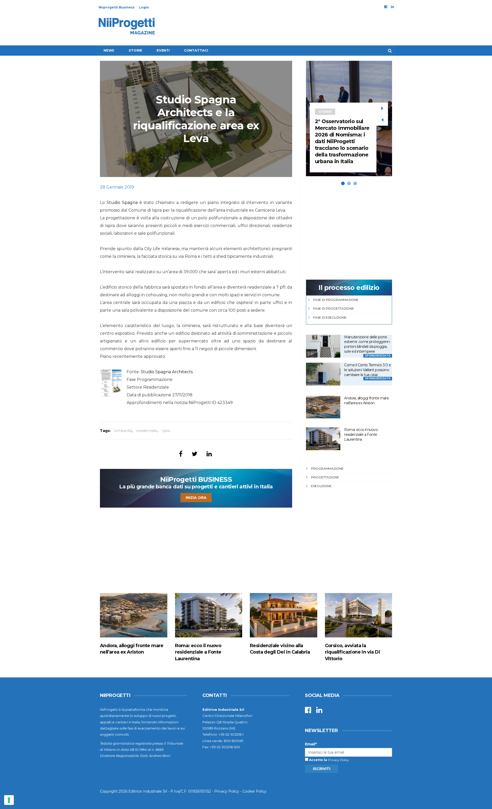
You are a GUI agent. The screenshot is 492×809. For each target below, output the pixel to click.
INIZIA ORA (196, 497)
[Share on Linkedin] (209, 454)
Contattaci (196, 50)
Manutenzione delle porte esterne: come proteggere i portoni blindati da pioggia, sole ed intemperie (367, 344)
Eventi (163, 50)
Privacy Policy (338, 760)
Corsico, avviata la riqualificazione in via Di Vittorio (352, 652)
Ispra (166, 430)
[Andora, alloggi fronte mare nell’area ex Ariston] (323, 407)
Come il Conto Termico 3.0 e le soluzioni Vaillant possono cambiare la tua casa (367, 370)
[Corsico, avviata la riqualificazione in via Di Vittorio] (358, 615)
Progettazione (325, 477)
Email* (311, 744)
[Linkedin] (392, 7)
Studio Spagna (122, 202)
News (109, 50)
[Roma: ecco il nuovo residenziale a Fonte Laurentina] (323, 438)
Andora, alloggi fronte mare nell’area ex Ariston (366, 400)
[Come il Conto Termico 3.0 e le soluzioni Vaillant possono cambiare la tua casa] (323, 374)
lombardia (123, 430)
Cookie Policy (254, 791)
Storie (135, 50)
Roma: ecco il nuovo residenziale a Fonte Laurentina (361, 434)
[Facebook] (385, 7)
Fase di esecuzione (329, 317)
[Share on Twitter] (194, 454)
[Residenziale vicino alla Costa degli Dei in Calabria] (283, 615)
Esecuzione (321, 486)
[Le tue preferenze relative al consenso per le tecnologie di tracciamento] (9, 800)
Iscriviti (321, 768)
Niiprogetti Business (117, 7)
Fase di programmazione (335, 300)
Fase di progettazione (333, 308)
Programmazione (327, 468)
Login (144, 7)
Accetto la (317, 760)
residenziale (146, 430)
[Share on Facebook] (180, 454)
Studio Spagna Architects (167, 371)
